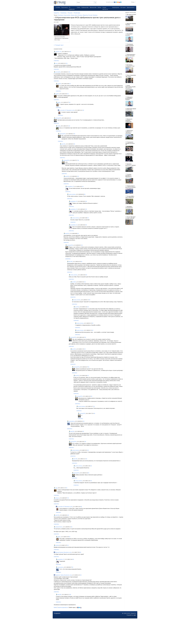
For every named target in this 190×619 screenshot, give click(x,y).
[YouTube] (119, 2)
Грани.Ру (56, 13)
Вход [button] (133, 2)
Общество (85, 15)
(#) (70, 51)
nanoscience (71, 421)
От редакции (72, 8)
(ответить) (56, 60)
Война (99, 7)
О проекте (57, 613)
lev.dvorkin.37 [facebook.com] (66, 110)
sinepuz (57, 498)
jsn (135, 615)
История (123, 7)
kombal (57, 545)
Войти (55, 607)
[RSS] (117, 2)
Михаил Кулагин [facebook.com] (63, 552)
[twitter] (79, 607)
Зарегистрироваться (63, 607)
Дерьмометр (130, 7)
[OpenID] (76, 607)
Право (72, 15)
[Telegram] (120, 2)
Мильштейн (93, 7)
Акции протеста (105, 8)
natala (58, 126)
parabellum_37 (70, 186)
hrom (56, 63)
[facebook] (78, 607)
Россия (70, 13)
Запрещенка (115, 7)
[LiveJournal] (80, 607)
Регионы (80, 15)
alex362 (63, 144)
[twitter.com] (116, 2)
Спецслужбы (67, 15)
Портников (64, 7)
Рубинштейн (85, 7)
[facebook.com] (114, 2)
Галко (78, 7)
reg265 (59, 83)
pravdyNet (58, 72)
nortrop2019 (58, 118)
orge (56, 487)
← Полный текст (59, 45)
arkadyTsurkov (59, 526)
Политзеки (77, 13)
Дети (76, 15)
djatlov (59, 102)
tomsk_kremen (72, 194)
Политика (63, 13)
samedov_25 (58, 51)
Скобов (58, 7)
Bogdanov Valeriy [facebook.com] (63, 575)
